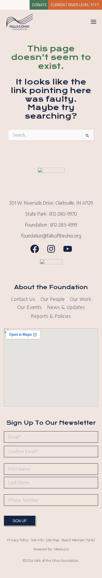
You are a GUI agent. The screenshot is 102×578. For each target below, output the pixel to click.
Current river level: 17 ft (75, 5)
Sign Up (20, 520)
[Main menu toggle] (93, 22)
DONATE (39, 5)
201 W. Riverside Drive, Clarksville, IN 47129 (51, 203)
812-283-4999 (63, 225)
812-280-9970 (63, 214)
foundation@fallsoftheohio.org (51, 236)
